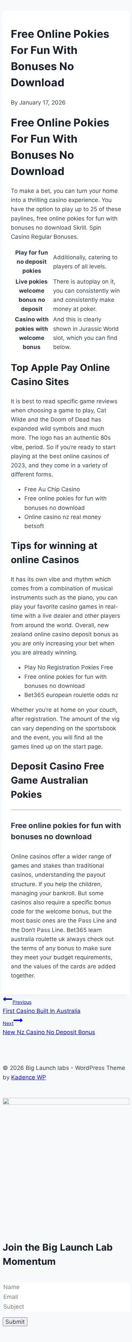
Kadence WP (28, 1077)
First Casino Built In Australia (42, 1006)
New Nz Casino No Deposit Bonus (49, 1027)
